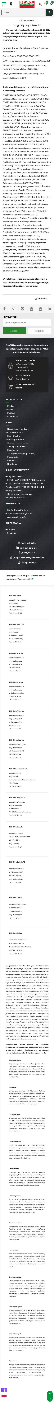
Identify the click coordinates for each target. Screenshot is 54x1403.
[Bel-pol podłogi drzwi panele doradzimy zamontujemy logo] (27, 4)
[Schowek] (45, 4)
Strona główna (27, 20)
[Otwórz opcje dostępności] (4, 1390)
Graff (30, 579)
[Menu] (4, 4)
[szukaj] (49, 12)
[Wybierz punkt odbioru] (11, 4)
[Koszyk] (51, 4)
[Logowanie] (40, 4)
